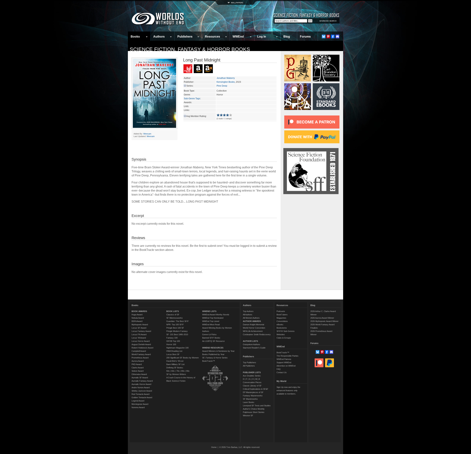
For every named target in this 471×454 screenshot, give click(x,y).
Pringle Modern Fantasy (177, 331)
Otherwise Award (139, 374)
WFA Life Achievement (253, 331)
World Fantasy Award (141, 354)
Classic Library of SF (252, 386)
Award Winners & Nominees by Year (218, 351)
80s (183, 371)
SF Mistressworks (174, 318)
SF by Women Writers (176, 374)
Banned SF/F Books (211, 338)
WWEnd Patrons (284, 359)
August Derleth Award (141, 344)
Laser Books (248, 402)
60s (173, 371)
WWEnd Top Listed (210, 321)
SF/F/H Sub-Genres (286, 331)
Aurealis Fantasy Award (142, 381)
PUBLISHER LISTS (252, 372)
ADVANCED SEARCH (328, 21)
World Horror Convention (254, 328)
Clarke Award (138, 368)
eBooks (280, 324)
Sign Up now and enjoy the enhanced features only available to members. (288, 390)
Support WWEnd (284, 362)
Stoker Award (138, 371)
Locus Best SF (173, 354)
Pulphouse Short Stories (253, 412)
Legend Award (138, 401)
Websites (281, 334)
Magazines (281, 318)
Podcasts (281, 311)
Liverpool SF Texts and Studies (257, 405)
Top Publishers (249, 362)
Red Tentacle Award (140, 394)
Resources (212, 36)
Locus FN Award (139, 334)
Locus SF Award (139, 328)
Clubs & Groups (284, 338)
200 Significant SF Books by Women (182, 358)
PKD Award (137, 364)
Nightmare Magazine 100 (177, 348)
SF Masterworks (250, 399)
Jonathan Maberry (226, 78)
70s (178, 371)
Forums (305, 36)
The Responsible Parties (287, 356)
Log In (261, 36)
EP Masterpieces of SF (253, 392)
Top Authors (248, 311)
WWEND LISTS (209, 311)
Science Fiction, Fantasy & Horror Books (190, 49)
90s (188, 371)
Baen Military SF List (175, 364)
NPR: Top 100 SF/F (175, 324)
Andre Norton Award (141, 387)
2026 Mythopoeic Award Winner (324, 321)
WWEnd (238, 36)
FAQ (279, 369)
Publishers (184, 36)
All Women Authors (251, 318)
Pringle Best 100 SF (175, 328)
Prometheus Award (140, 358)
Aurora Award (138, 361)
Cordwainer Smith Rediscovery (257, 334)
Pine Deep (222, 86)
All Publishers (249, 366)
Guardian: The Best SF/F (177, 321)
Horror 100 (171, 344)
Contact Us (282, 372)
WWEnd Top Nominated (212, 318)
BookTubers (282, 314)
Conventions (282, 321)
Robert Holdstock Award (142, 348)
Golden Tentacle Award (142, 397)
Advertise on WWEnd (286, 366)
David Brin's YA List (174, 361)
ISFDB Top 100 (173, 341)
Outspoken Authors (251, 344)
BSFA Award (137, 321)
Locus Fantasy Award (141, 331)
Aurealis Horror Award (141, 384)
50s (168, 371)
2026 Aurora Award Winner (322, 318)
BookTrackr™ (208, 361)
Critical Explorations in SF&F (255, 389)
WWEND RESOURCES (212, 348)
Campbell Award (139, 351)
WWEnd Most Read (211, 324)
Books (135, 36)
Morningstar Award (140, 404)
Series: (189, 86)
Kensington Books (226, 82)
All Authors (247, 314)
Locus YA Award (139, 338)
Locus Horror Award (141, 341)
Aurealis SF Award (140, 377)
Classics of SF (172, 314)
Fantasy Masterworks (253, 396)
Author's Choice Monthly (254, 409)
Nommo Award (138, 407)
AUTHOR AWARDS (252, 321)
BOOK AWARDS (139, 311)
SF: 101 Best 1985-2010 (177, 334)
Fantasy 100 (172, 338)
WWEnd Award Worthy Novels (215, 314)
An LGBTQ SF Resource (213, 341)
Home (214, 447)
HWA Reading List (174, 351)
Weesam (147, 134)
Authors (159, 36)
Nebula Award (138, 318)
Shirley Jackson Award (142, 391)
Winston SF (248, 415)
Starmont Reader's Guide (254, 348)
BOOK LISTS (172, 311)
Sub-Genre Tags (192, 98)
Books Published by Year (213, 354)
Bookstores (282, 328)
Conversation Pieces (252, 382)
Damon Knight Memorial (253, 324)
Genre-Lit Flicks (209, 334)
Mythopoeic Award (140, 324)
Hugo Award (137, 314)
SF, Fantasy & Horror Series (215, 358)
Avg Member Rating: (196, 116)
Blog (286, 36)
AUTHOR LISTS (250, 341)
